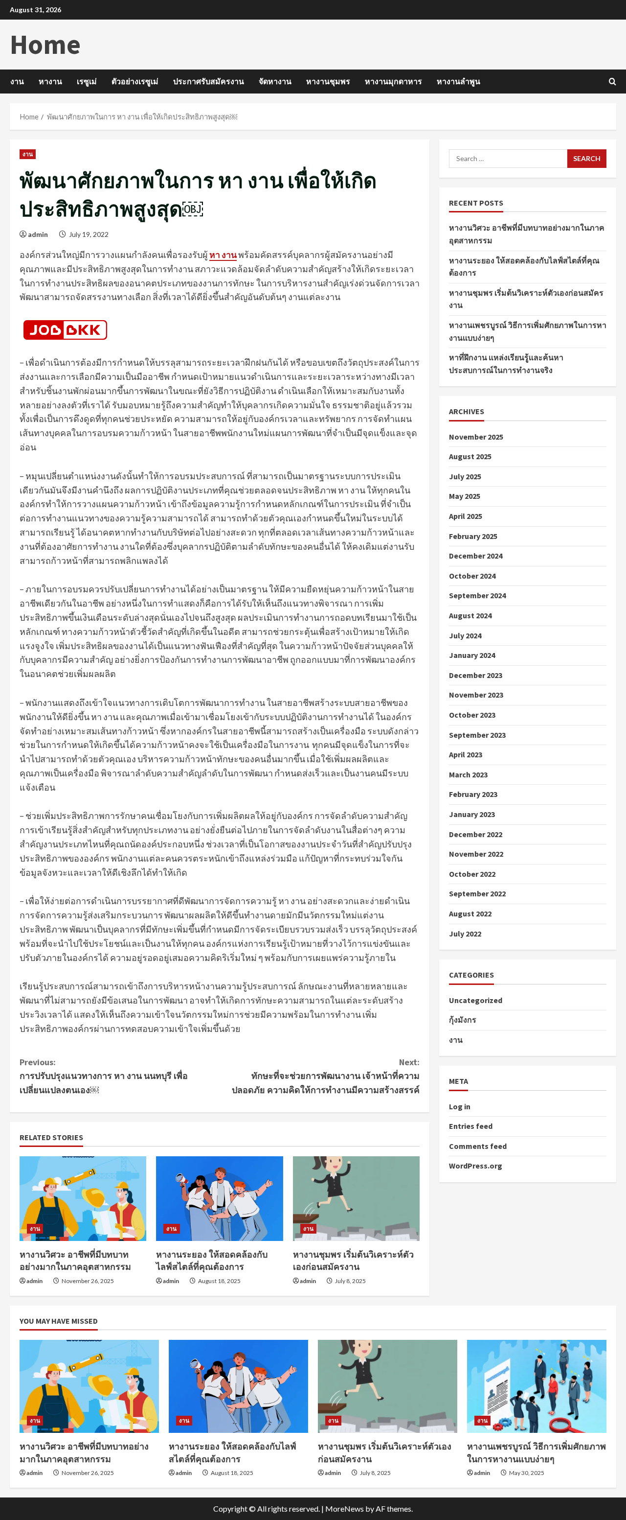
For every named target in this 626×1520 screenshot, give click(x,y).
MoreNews (344, 1508)
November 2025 (476, 436)
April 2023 (465, 754)
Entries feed (470, 1126)
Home (45, 44)
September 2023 (477, 734)
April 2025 (465, 516)
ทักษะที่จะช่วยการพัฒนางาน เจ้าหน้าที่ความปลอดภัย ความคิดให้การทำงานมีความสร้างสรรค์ (326, 1076)
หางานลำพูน (458, 81)
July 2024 (465, 635)
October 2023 (472, 715)
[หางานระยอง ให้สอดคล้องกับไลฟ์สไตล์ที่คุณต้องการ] (219, 1198)
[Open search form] (612, 81)
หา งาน (223, 254)
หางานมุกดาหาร (393, 81)
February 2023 (473, 794)
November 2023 (476, 695)
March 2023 (468, 774)
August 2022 (470, 913)
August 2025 (470, 456)
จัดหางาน (275, 81)
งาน (17, 81)
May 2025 (464, 496)
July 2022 (465, 933)
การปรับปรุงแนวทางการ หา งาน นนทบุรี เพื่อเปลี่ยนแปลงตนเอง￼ (104, 1076)
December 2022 (475, 834)
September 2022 (477, 893)
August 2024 (470, 615)
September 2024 (477, 595)
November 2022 (476, 854)
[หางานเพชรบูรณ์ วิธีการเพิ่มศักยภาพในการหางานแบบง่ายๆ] (536, 1386)
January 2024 (472, 655)
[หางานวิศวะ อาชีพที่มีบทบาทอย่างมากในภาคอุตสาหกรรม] (83, 1198)
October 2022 (472, 873)
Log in (459, 1106)
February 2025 (473, 535)
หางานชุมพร (328, 81)
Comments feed (478, 1146)
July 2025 (465, 476)
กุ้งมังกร (462, 1020)
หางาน (50, 81)
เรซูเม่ (87, 81)
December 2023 (475, 674)
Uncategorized (475, 1000)
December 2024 (475, 556)
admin (38, 234)
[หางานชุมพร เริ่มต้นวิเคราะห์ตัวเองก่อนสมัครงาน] (356, 1198)
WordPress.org (475, 1165)
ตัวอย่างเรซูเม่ (135, 81)
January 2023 (472, 814)
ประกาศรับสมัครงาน (208, 81)
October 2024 (472, 575)
